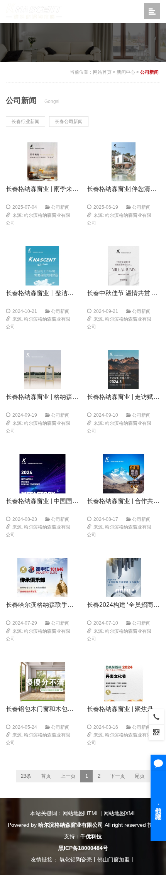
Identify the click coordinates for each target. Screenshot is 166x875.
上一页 (68, 776)
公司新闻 (149, 72)
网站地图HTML (81, 813)
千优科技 (91, 836)
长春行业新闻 (25, 121)
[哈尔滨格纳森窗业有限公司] (34, 11)
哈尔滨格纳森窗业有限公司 (70, 825)
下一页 (117, 776)
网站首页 (102, 72)
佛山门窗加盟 (113, 859)
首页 (46, 776)
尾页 (140, 776)
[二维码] (156, 732)
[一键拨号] (156, 716)
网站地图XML (119, 813)
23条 (26, 776)
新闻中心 (126, 72)
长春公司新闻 (69, 121)
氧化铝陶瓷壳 (75, 859)
